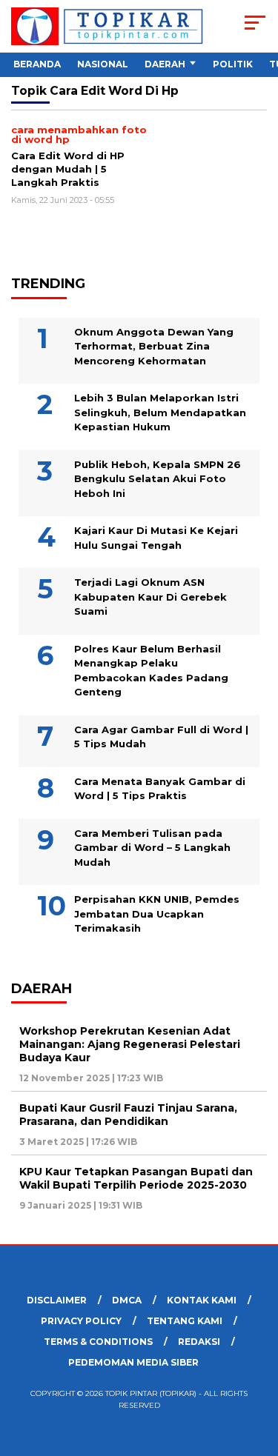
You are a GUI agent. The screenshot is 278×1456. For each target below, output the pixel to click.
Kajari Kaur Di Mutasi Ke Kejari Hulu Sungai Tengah (156, 537)
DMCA (127, 1300)
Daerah (165, 64)
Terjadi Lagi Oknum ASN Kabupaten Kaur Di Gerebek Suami (150, 596)
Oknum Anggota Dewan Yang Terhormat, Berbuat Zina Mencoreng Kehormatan (154, 346)
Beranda (37, 64)
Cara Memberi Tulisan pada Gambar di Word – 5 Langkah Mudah (152, 847)
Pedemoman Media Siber (133, 1362)
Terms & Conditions (98, 1341)
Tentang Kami (184, 1320)
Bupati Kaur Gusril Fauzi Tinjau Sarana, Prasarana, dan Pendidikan (128, 1114)
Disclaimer (57, 1300)
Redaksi (199, 1341)
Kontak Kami (201, 1300)
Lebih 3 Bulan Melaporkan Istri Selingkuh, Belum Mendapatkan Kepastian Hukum (160, 412)
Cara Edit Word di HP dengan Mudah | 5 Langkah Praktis (68, 168)
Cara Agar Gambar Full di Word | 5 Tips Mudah (161, 737)
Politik (233, 64)
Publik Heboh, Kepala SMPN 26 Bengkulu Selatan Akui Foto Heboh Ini (157, 478)
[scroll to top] (257, 1370)
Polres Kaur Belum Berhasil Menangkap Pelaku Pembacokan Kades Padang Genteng (151, 670)
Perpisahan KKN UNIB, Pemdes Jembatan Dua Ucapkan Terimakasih (156, 913)
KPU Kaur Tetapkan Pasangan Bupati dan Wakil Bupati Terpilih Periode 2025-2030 (136, 1178)
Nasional (102, 64)
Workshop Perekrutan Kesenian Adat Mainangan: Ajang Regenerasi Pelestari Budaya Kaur (129, 1044)
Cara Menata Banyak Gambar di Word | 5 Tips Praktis (159, 788)
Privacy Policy (81, 1320)
